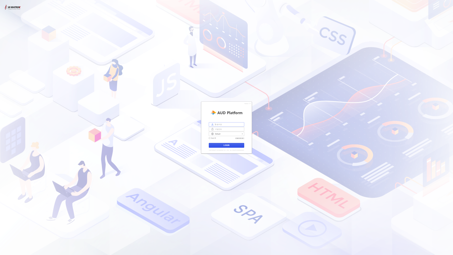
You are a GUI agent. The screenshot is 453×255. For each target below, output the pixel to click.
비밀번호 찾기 (239, 138)
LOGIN (226, 145)
